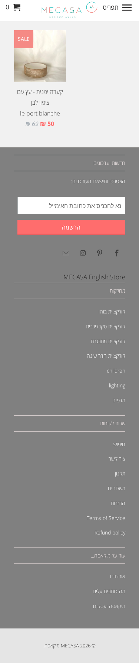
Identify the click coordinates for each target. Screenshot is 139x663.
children (116, 370)
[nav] (118, 7)
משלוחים (116, 488)
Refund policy (110, 532)
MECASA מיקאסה (61, 645)
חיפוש (119, 444)
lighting (117, 385)
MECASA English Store (94, 277)
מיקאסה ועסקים (109, 606)
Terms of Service (106, 517)
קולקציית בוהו (112, 311)
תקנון (120, 473)
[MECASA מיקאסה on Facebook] (116, 252)
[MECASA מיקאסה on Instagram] (81, 252)
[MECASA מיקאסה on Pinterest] (99, 252)
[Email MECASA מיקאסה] (64, 252)
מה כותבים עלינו (109, 591)
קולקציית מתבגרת (108, 341)
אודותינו (117, 576)
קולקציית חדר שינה (106, 355)
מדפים (118, 400)
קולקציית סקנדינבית (105, 326)
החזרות (118, 503)
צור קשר (117, 458)
